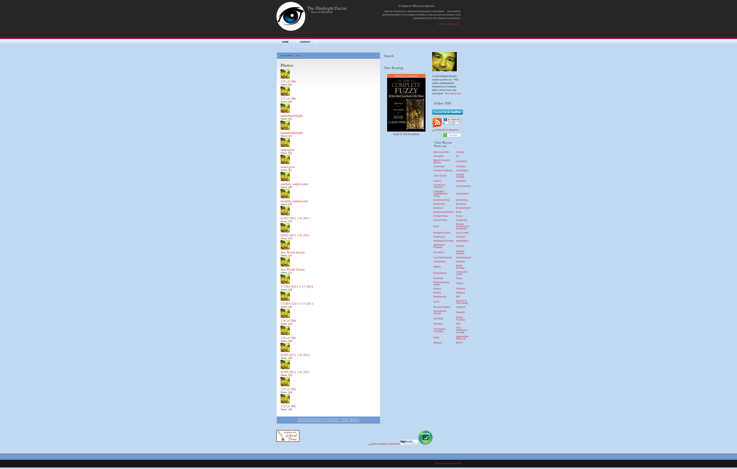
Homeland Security (443, 240)
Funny (459, 216)
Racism (437, 292)
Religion (460, 292)
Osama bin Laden (461, 273)
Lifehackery (439, 261)
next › (346, 420)
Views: (284, 84)
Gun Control (462, 232)
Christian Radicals (443, 170)
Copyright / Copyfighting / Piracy (440, 193)
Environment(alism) (443, 212)
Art (457, 156)
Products (460, 288)
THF (458, 323)
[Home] (290, 30)
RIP (458, 296)
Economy (461, 204)
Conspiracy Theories (439, 186)
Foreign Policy (440, 216)
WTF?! (459, 342)
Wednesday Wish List (462, 337)
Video (436, 337)
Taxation (460, 312)
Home (285, 42)
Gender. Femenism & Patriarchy (462, 226)
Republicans (440, 296)
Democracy (462, 200)
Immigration (462, 240)
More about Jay (453, 93)
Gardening (461, 220)
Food (458, 212)
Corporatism (462, 193)
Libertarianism (463, 257)
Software (460, 307)
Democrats (439, 204)
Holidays (460, 236)
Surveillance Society (439, 312)
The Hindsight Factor (327, 8)
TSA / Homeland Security (461, 330)
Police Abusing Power (441, 283)
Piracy (459, 278)
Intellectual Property (439, 246)
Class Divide (440, 175)
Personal (438, 278)
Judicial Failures (460, 252)
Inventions (438, 252)
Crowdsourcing (441, 200)
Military (437, 266)
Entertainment (463, 208)
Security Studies (441, 307)
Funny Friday (440, 220)
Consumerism (463, 186)
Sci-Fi (436, 302)
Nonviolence (440, 273)
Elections (438, 208)
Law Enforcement (442, 257)
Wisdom (437, 342)
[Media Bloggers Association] (384, 443)
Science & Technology (462, 301)
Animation (438, 156)
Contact (305, 42)
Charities (460, 166)
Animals (460, 152)
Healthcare (439, 236)
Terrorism (438, 323)
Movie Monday (460, 266)
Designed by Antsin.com (448, 463)
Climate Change (460, 175)
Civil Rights (462, 170)
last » (355, 420)
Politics (460, 283)
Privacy (437, 288)
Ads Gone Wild (441, 152)
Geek (436, 226)
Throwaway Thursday (439, 330)
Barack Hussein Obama (441, 161)
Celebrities (439, 166)
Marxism (460, 261)
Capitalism (461, 161)
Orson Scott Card (449, 24)
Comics (437, 181)
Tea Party (438, 318)
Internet (460, 246)
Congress (461, 181)
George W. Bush (441, 232)
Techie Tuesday (460, 318)
